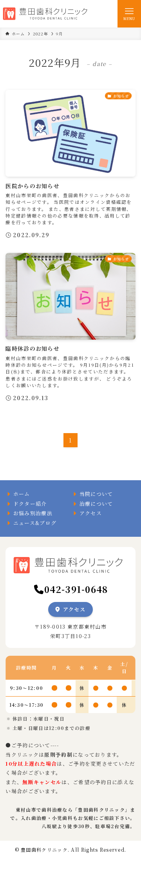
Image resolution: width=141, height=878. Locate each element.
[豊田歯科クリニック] (47, 13)
